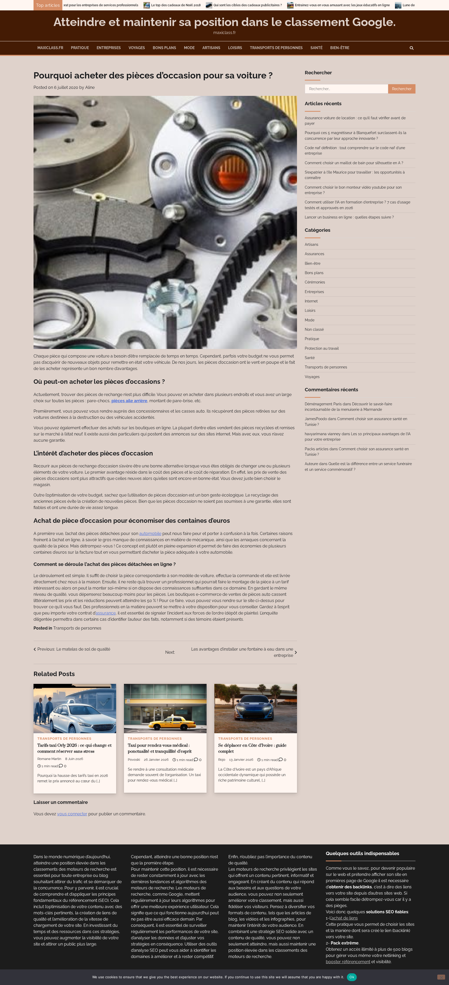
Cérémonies (315, 282)
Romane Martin (49, 759)
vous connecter (72, 813)
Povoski (134, 760)
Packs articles (316, 449)
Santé (316, 48)
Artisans (211, 48)
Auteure (311, 464)
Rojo (221, 760)
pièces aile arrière (129, 400)
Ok (351, 977)
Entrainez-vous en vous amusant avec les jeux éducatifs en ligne (278, 5)
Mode (189, 48)
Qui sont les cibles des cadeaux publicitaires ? (183, 5)
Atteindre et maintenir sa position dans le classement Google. (225, 22)
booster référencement (348, 961)
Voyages (137, 48)
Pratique (80, 48)
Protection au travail (322, 348)
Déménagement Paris (323, 404)
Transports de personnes (276, 48)
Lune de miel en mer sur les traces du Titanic (371, 5)
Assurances (314, 254)
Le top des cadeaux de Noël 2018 (111, 5)
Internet (311, 301)
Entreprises (109, 48)
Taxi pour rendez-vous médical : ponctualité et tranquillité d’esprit (160, 748)
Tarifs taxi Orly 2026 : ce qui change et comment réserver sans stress (74, 748)
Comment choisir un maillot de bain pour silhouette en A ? (354, 163)
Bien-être (339, 48)
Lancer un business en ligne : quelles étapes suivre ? (349, 217)
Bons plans (164, 48)
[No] (441, 977)
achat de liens (345, 918)
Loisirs (235, 48)
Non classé (314, 329)
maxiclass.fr (50, 48)
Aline (90, 87)
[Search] (411, 48)
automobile (150, 533)
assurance (106, 613)
